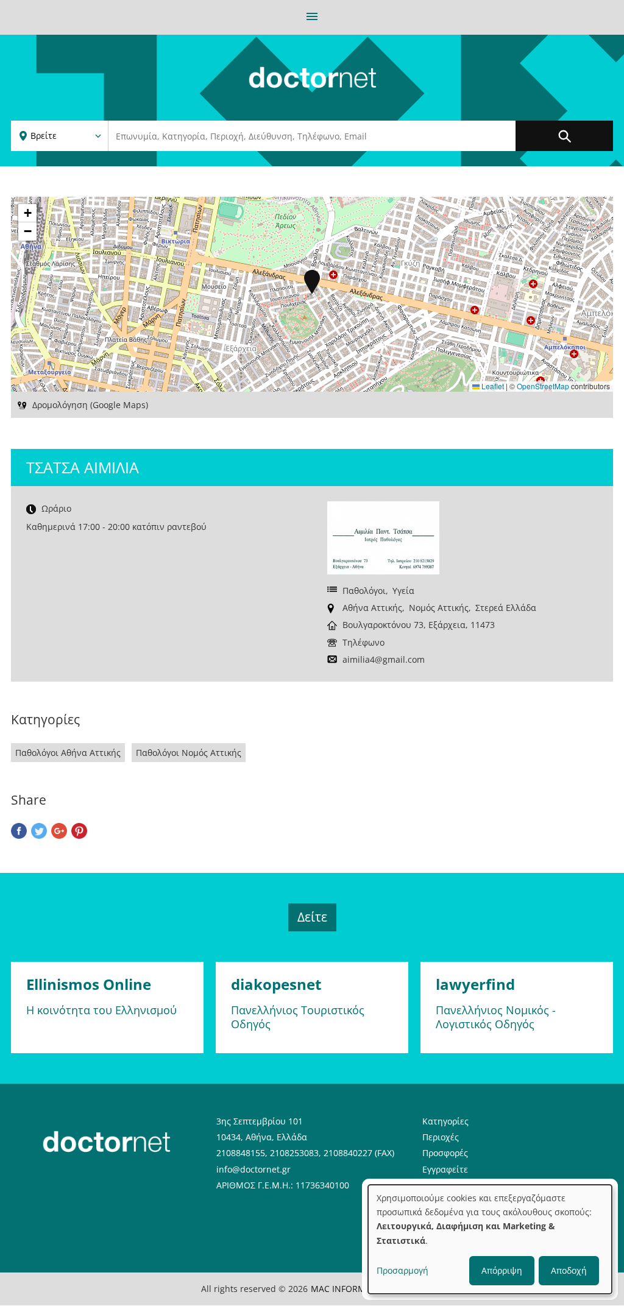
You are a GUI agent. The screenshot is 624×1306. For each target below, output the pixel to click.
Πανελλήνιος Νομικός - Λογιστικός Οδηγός (496, 1017)
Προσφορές (445, 1153)
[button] (312, 282)
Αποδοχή (569, 1270)
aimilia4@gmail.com (383, 659)
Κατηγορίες (445, 1121)
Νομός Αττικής (439, 607)
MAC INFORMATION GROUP (367, 1288)
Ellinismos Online (88, 984)
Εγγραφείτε (445, 1169)
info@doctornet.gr (253, 1169)
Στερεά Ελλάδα (505, 607)
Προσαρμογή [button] (402, 1270)
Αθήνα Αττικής (372, 607)
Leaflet (492, 386)
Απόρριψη (501, 1270)
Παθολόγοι (364, 590)
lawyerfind (475, 984)
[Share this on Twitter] (39, 832)
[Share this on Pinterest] (79, 832)
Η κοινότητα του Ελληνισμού (101, 1010)
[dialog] (490, 1239)
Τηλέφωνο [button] (363, 642)
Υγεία (403, 590)
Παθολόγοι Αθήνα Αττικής (68, 752)
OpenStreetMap (543, 386)
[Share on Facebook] (19, 832)
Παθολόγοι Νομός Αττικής (188, 752)
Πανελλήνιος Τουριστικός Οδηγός (297, 1017)
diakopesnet (276, 984)
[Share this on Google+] (59, 832)
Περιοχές (440, 1137)
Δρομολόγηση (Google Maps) (90, 405)
